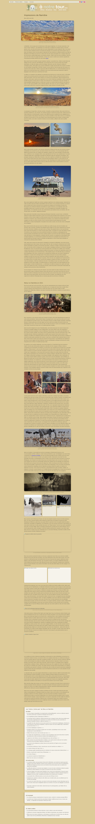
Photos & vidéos (18, 1)
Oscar (47, 58)
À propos (32, 1)
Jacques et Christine (36, 455)
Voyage (26, 1)
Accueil (11, 1)
